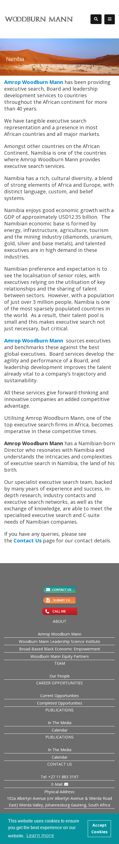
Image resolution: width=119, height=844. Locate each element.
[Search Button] (96, 19)
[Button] (109, 19)
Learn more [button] (40, 835)
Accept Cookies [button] (99, 828)
